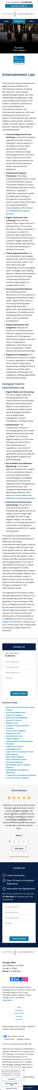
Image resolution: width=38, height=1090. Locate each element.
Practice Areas (10, 702)
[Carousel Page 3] (19, 841)
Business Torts (12, 723)
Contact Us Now (19, 693)
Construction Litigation (16, 731)
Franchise (10, 744)
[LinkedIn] (17, 979)
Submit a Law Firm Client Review (19, 856)
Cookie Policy (9, 1039)
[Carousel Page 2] (14, 841)
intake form (8, 622)
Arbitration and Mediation (17, 718)
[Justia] (21, 979)
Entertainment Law (14, 736)
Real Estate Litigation (15, 757)
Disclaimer (19, 1010)
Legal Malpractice (13, 749)
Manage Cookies (23, 1039)
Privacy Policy (19, 1013)
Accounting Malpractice (16, 712)
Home (6, 21)
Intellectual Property (14, 746)
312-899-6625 (15, 971)
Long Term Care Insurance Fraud (19, 752)
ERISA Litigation (12, 739)
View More (19, 848)
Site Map (19, 1016)
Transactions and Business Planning (21, 775)
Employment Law (13, 733)
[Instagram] (26, 979)
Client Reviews (19, 790)
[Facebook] (12, 979)
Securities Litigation (14, 762)
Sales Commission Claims (16, 759)
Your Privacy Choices (16, 1036)
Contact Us (19, 21)
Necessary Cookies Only (11, 1084)
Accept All (11, 1079)
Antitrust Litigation (14, 715)
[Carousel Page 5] (28, 841)
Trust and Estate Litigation (17, 778)
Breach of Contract (14, 720)
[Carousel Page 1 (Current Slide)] (9, 841)
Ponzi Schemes (12, 754)
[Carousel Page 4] (23, 841)
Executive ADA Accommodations (19, 741)
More (32, 21)
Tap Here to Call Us (19, 6)
